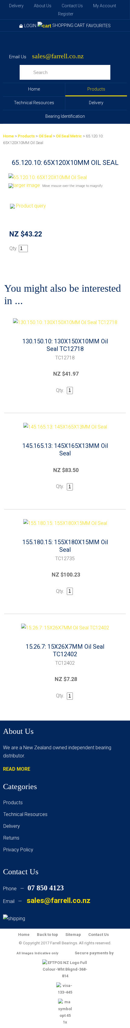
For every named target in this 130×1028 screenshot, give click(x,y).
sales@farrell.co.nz (58, 56)
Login (30, 25)
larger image (26, 185)
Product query (31, 206)
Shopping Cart (68, 25)
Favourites (98, 25)
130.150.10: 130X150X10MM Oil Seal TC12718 (65, 345)
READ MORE (16, 769)
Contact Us (72, 5)
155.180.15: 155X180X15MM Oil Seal (65, 545)
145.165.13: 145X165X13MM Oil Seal (65, 449)
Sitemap (73, 934)
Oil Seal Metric (69, 136)
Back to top (47, 934)
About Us (42, 5)
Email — (46, 901)
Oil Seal (45, 136)
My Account (104, 5)
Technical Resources (34, 102)
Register (65, 13)
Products (96, 89)
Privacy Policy (18, 850)
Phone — (33, 888)
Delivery (16, 5)
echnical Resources (26, 814)
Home (34, 89)
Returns (11, 838)
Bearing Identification (65, 116)
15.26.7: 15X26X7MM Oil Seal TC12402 (65, 650)
